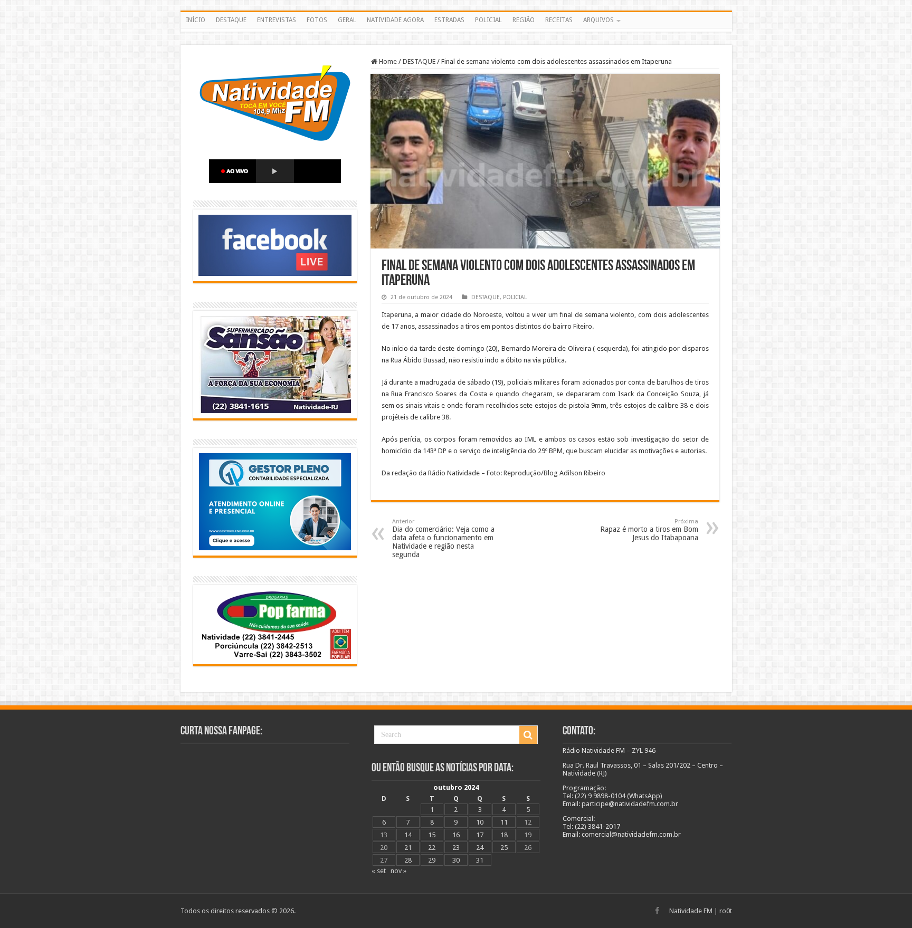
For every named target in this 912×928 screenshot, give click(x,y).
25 (504, 848)
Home (387, 61)
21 (408, 848)
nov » (398, 871)
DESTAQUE (231, 20)
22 (431, 848)
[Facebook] (657, 910)
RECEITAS (559, 20)
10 (479, 822)
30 (456, 860)
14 (408, 835)
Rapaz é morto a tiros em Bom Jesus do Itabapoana (649, 530)
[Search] (528, 735)
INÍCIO (195, 20)
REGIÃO (523, 20)
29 (431, 860)
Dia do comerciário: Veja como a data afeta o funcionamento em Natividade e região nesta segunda (443, 538)
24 (479, 848)
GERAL (347, 20)
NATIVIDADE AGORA (395, 20)
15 (431, 835)
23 (456, 848)
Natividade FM (690, 911)
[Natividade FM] (456, 30)
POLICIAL (488, 20)
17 (479, 835)
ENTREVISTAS (276, 20)
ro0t (725, 911)
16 (456, 835)
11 (504, 822)
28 (408, 860)
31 (479, 860)
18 (504, 835)
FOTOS (317, 20)
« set (379, 871)
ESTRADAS (449, 20)
